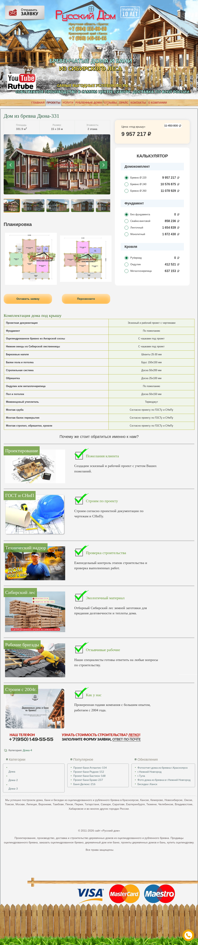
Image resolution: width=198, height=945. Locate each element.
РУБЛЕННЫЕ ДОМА (88, 102)
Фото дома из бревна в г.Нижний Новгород (163, 779)
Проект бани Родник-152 (88, 771)
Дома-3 (13, 788)
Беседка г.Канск (147, 784)
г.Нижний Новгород (149, 771)
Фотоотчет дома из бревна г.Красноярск (162, 767)
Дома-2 (13, 780)
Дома (12, 771)
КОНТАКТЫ (138, 102)
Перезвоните (86, 298)
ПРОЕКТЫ (53, 102)
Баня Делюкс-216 (84, 784)
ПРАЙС (123, 102)
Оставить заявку (27, 298)
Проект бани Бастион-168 (89, 775)
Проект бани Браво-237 (88, 779)
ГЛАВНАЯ (37, 102)
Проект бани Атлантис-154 (90, 767)
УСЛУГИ (67, 102)
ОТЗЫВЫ (110, 102)
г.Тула (141, 775)
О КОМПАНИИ (157, 102)
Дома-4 (27, 750)
